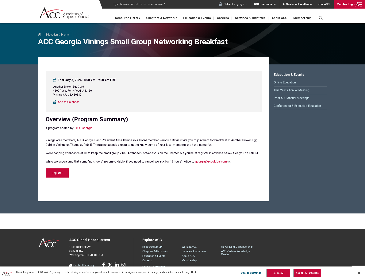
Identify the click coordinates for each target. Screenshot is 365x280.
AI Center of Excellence (297, 4)
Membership (302, 18)
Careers (223, 18)
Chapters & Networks (161, 18)
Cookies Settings (251, 272)
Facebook (103, 265)
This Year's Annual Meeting (291, 90)
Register (57, 173)
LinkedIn (117, 265)
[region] (182, 273)
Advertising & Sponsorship (237, 246)
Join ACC (324, 4)
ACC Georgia (83, 128)
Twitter (110, 265)
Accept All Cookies (307, 272)
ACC (50, 242)
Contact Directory (83, 265)
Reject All (278, 272)
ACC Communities (265, 4)
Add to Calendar (68, 102)
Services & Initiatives (250, 18)
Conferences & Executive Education (297, 106)
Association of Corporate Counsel (64, 13)
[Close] (359, 273)
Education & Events (197, 18)
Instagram (123, 265)
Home (39, 34)
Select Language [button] (234, 4)
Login (346, 4)
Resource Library (127, 18)
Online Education (285, 82)
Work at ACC (189, 246)
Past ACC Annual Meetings (291, 98)
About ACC (279, 18)
